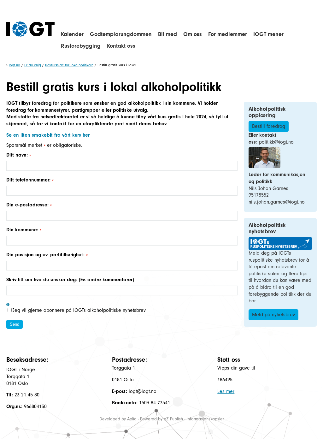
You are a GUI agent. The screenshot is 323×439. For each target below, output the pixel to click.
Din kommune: (23, 230)
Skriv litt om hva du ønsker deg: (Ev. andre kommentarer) (70, 279)
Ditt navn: (17, 155)
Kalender (72, 34)
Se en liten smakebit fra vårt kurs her (48, 135)
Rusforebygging (81, 46)
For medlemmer (227, 34)
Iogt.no (14, 65)
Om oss (192, 34)
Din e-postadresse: (28, 205)
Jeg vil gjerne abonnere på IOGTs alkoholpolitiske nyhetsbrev (79, 310)
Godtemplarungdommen (121, 34)
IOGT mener (268, 34)
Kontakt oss (121, 46)
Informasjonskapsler (205, 419)
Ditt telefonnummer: (29, 180)
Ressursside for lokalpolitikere (69, 65)
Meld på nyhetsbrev (273, 314)
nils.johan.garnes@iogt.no (277, 202)
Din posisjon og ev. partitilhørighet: (46, 255)
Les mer (225, 391)
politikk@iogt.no (276, 142)
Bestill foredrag (268, 126)
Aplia (132, 419)
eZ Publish (173, 419)
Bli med (167, 34)
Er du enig (32, 65)
